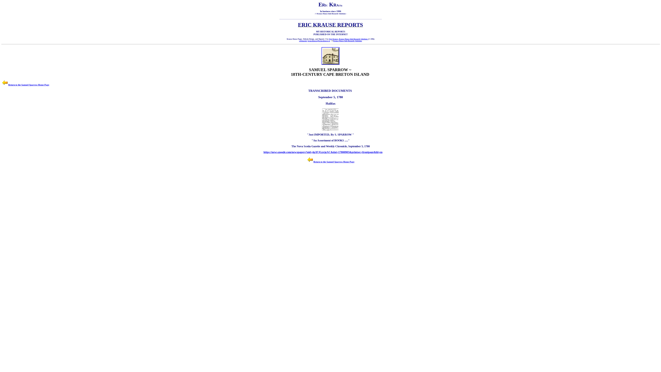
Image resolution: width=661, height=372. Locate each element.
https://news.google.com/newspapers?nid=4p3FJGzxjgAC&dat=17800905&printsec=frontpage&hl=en (323, 152)
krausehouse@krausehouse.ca (319, 41)
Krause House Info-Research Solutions (347, 41)
